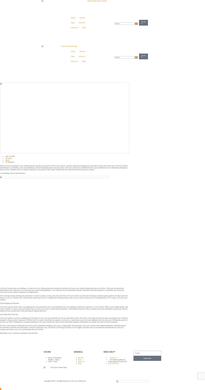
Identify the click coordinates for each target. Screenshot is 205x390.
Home (73, 18)
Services (82, 18)
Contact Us (74, 27)
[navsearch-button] (115, 21)
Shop (73, 23)
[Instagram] (142, 365)
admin (10, 158)
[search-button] (136, 23)
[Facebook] (136, 365)
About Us (82, 23)
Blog (84, 27)
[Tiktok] (147, 365)
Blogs (8, 160)
